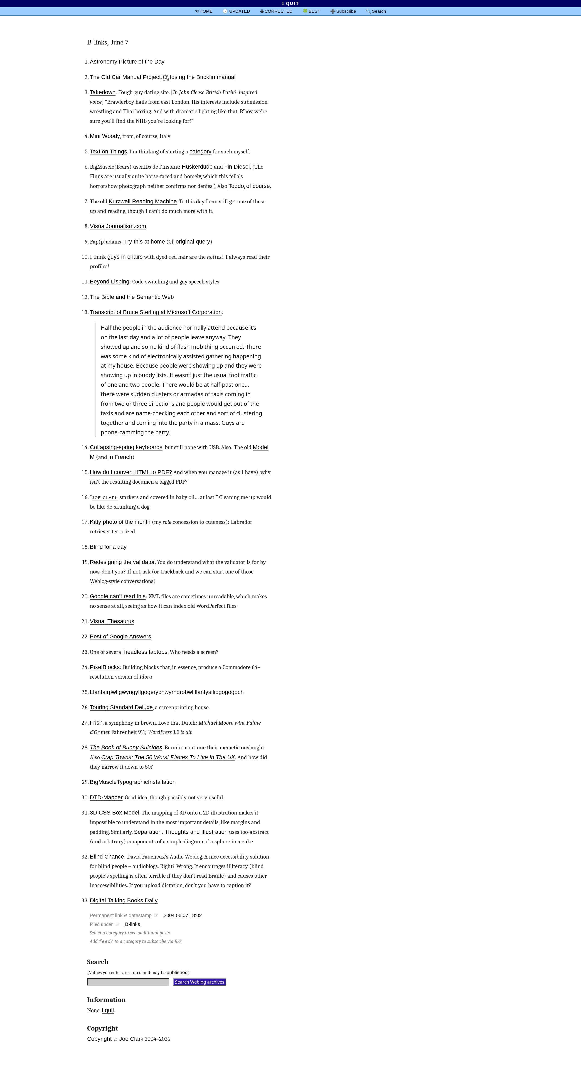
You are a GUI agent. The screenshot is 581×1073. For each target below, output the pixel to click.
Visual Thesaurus (112, 621)
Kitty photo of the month (120, 522)
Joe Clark (131, 1039)
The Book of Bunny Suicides (126, 747)
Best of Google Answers (120, 636)
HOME (206, 11)
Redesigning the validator (122, 562)
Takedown (103, 92)
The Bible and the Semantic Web (132, 297)
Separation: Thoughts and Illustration (181, 832)
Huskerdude (197, 167)
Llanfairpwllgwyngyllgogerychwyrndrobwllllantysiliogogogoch (167, 692)
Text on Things (108, 151)
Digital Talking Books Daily (124, 900)
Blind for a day (108, 547)
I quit (108, 1010)
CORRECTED (279, 11)
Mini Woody (105, 136)
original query (193, 242)
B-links (132, 924)
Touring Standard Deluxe (121, 707)
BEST (314, 11)
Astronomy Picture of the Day (127, 62)
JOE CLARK (105, 497)
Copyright (99, 1039)
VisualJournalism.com (118, 226)
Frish (96, 723)
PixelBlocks (105, 667)
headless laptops (145, 652)
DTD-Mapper (106, 797)
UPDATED (239, 11)
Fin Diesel (237, 167)
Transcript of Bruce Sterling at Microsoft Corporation (156, 312)
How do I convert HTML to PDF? (131, 472)
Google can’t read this (118, 596)
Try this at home (144, 242)
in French (120, 457)
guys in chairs (125, 257)
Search (379, 11)
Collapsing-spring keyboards (126, 447)
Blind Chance (107, 857)
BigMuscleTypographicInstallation (133, 782)
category (201, 151)
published (177, 972)
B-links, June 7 (107, 42)
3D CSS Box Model (114, 813)
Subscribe (346, 11)
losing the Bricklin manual (203, 77)
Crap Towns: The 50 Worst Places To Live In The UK (168, 757)
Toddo (236, 186)
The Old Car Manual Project (125, 77)
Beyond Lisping (109, 281)
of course (258, 186)
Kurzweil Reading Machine (143, 201)
